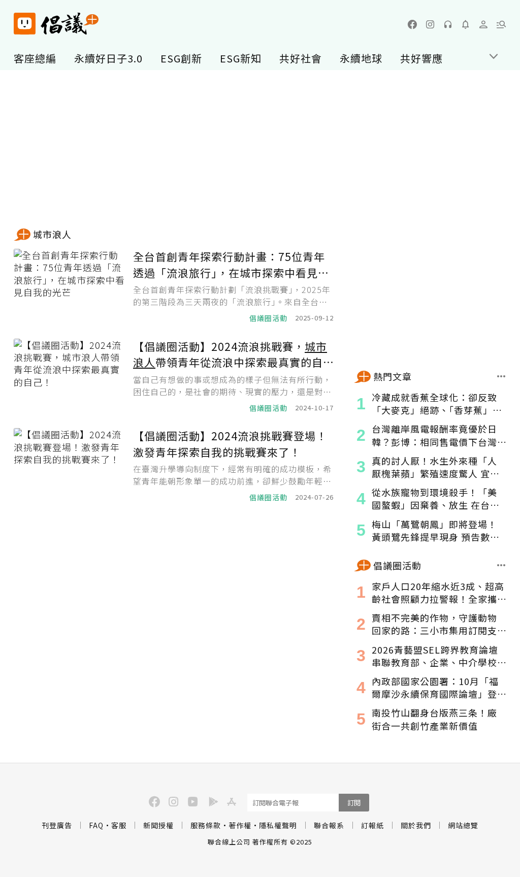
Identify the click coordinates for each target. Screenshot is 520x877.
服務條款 (205, 825)
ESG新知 (241, 58)
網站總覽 (463, 825)
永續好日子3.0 (108, 58)
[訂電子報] (466, 24)
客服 (118, 825)
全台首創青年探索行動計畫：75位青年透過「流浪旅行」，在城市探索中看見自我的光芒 (231, 265)
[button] (501, 24)
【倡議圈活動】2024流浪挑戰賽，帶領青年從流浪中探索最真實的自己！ (230, 355)
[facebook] (412, 24)
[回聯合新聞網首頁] (25, 24)
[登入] (483, 24)
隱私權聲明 (278, 825)
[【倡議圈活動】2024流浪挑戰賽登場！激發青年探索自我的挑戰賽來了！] (69, 465)
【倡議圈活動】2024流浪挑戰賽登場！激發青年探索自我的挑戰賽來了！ (230, 444)
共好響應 (421, 58)
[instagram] (430, 24)
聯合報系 (329, 825)
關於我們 (416, 825)
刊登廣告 (57, 825)
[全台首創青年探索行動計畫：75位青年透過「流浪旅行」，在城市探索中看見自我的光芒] (69, 286)
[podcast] (448, 24)
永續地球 (361, 58)
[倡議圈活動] (501, 565)
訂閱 (354, 802)
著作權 (240, 825)
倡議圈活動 (268, 318)
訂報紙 (372, 825)
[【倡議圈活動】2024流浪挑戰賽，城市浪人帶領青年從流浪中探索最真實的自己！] (69, 376)
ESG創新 (181, 58)
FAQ (96, 825)
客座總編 (35, 58)
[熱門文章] (501, 376)
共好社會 (300, 58)
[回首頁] (56, 24)
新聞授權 (158, 825)
